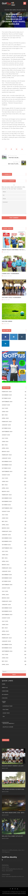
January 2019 (6, 641)
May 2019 (5, 627)
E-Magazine (5, 722)
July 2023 (5, 478)
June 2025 (5, 411)
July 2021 (5, 551)
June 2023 (5, 481)
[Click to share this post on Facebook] (6, 149)
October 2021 (6, 544)
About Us (5, 687)
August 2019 (6, 617)
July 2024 (5, 438)
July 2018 (5, 654)
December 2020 (7, 574)
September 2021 (7, 548)
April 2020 (5, 594)
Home (3, 684)
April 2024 (5, 448)
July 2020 (5, 591)
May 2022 (5, 521)
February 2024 (7, 454)
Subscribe (5, 691)
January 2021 (6, 571)
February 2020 (7, 601)
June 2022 (5, 518)
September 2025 (7, 401)
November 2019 (7, 611)
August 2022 (6, 511)
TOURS (4, 701)
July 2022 (5, 514)
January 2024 (6, 458)
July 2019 (5, 621)
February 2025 (7, 421)
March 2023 (5, 491)
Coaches (4, 698)
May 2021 (5, 558)
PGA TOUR (5, 709)
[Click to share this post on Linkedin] (22, 149)
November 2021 (7, 541)
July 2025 (5, 408)
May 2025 (5, 414)
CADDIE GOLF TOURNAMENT (10, 273)
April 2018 (5, 664)
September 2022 (7, 508)
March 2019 (5, 634)
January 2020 (6, 604)
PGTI (4, 702)
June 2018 (5, 657)
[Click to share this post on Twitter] (11, 149)
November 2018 (7, 647)
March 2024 (5, 451)
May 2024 (5, 444)
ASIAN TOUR (6, 713)
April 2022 (5, 524)
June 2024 (5, 441)
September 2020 (7, 584)
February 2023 (7, 494)
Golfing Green (7, 321)
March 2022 (5, 528)
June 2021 (5, 554)
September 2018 (7, 651)
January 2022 (6, 534)
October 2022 (6, 504)
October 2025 (6, 398)
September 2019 (7, 614)
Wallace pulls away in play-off (12, 836)
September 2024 (7, 431)
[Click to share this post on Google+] (16, 149)
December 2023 (7, 461)
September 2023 (7, 471)
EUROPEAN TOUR (7, 706)
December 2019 (7, 607)
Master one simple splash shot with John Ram (13, 9)
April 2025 (5, 418)
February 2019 (7, 637)
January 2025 (6, 424)
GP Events (5, 694)
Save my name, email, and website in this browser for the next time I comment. (13, 187)
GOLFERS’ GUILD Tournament (11, 297)
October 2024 (6, 428)
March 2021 (5, 564)
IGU (4, 716)
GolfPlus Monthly (8, 723)
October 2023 (6, 468)
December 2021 (7, 538)
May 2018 (5, 661)
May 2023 (5, 484)
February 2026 (7, 391)
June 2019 (5, 624)
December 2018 (7, 644)
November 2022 (7, 501)
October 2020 (6, 581)
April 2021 (5, 561)
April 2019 (5, 631)
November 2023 (7, 464)
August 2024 (6, 434)
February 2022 (7, 531)
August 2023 (6, 474)
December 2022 (7, 498)
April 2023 (5, 488)
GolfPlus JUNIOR (8, 727)
